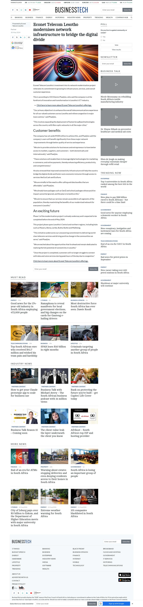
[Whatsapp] (21, 10)
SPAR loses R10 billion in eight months (53, 348)
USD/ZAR (47, 2)
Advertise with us (20, 577)
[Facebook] (13, 10)
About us (16, 574)
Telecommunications (19, 343)
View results (116, 50)
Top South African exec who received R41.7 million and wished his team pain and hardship (24, 351)
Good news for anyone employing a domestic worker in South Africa (116, 215)
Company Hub (122, 17)
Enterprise (105, 178)
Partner (13, 29)
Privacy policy (18, 584)
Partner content (18, 386)
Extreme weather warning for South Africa (51, 513)
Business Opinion (77, 300)
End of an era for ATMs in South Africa (24, 472)
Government (76, 467)
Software (46, 565)
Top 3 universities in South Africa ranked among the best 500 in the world (116, 184)
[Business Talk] (36, 10)
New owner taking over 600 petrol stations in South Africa (115, 271)
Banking (19, 17)
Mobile (76, 562)
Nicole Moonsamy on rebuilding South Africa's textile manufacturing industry (116, 99)
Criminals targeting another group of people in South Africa (84, 349)
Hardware (16, 559)
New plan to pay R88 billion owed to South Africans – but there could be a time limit (114, 199)
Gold (103, 2)
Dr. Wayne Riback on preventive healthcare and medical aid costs (116, 130)
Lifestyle (74, 343)
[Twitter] (17, 10)
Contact (16, 581)
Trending (99, 17)
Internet (77, 559)
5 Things (44, 300)
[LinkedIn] (26, 10)
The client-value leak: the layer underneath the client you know (53, 433)
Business (29, 17)
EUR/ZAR (85, 2)
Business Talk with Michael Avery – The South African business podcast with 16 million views (54, 395)
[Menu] (11, 17)
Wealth (109, 17)
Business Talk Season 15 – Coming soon (24, 431)
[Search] (131, 17)
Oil (121, 2)
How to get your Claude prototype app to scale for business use (24, 392)
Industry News (73, 17)
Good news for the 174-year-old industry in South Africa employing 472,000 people (24, 308)
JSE (26, 2)
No (104, 40)
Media (45, 562)
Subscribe (127, 10)
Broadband (108, 549)
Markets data (16, 2)
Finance (39, 17)
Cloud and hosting (112, 552)
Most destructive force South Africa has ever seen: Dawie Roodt (84, 306)
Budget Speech (18, 552)
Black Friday (78, 549)
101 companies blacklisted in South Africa (82, 513)
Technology (78, 565)
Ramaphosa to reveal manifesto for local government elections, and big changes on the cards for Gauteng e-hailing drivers (53, 311)
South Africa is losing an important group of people (83, 473)
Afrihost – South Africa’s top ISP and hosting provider (82, 433)
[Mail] (29, 37)
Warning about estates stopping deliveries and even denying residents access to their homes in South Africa (54, 476)
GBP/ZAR (67, 2)
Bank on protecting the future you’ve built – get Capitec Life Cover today (84, 394)
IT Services (107, 559)
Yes (104, 37)
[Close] (132, 604)
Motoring (59, 17)
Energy (49, 17)
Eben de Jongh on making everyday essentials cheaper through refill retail (114, 161)
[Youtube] (30, 10)
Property (87, 17)
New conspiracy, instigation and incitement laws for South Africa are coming (116, 231)
